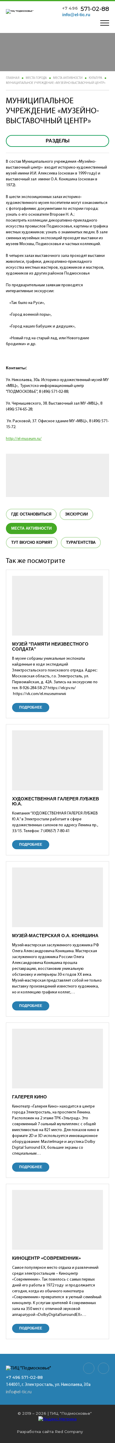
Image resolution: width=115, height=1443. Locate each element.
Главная (12, 78)
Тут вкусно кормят (31, 542)
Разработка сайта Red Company (50, 1431)
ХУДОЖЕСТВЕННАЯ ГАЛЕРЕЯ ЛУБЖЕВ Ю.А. (55, 801)
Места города (36, 78)
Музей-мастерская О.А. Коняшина (55, 935)
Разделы (58, 140)
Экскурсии (76, 514)
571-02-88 (85, 9)
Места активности (68, 78)
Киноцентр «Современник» (46, 1258)
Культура (95, 78)
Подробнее (30, 707)
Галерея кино (29, 1096)
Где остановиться (31, 514)
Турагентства (81, 542)
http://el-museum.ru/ (24, 439)
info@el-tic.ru (76, 14)
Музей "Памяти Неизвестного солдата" (50, 646)
